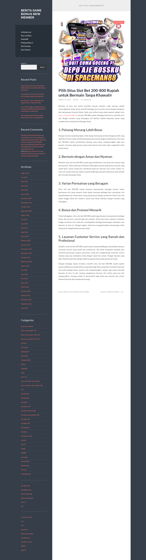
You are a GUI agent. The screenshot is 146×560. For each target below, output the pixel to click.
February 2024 (26, 291)
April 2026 (24, 190)
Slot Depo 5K (25, 427)
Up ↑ (122, 292)
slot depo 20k (25, 423)
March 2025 (25, 236)
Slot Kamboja (26, 46)
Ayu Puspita (25, 144)
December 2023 (26, 299)
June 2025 (24, 224)
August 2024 (25, 266)
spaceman (24, 457)
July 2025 (24, 219)
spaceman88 (25, 461)
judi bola (23, 343)
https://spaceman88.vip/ (67, 115)
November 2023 (26, 304)
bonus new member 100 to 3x (30, 335)
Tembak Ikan (25, 465)
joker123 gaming (26, 494)
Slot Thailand (25, 50)
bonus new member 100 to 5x (30, 339)
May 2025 (24, 228)
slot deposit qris (26, 490)
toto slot (24, 470)
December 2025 (26, 198)
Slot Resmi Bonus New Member (31, 135)
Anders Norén (113, 292)
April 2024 (24, 283)
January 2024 (25, 295)
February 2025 (26, 240)
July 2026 (24, 177)
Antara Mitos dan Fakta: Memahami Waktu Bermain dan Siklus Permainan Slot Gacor (33, 88)
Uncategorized (26, 474)
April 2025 (24, 232)
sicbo (22, 373)
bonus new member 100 (28, 330)
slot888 (23, 453)
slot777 (23, 444)
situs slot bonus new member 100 (32, 385)
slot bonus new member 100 (30, 415)
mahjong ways (26, 32)
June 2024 (24, 274)
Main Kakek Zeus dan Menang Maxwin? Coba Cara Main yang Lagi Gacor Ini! (33, 146)
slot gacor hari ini (26, 436)
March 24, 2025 (64, 100)
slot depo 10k (25, 419)
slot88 (23, 449)
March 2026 (25, 194)
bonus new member (27, 326)
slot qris (23, 440)
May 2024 (24, 278)
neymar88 (24, 356)
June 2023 (24, 308)
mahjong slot (25, 351)
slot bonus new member (28, 411)
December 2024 (26, 249)
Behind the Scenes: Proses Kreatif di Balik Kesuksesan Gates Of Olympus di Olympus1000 (33, 153)
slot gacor (24, 432)
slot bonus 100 (26, 406)
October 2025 (25, 207)
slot (22, 389)
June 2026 (24, 181)
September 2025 (26, 211)
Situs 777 (24, 377)
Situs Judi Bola (26, 36)
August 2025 (25, 215)
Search (24, 63)
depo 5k (23, 550)
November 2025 (26, 203)
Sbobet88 (24, 39)
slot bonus (24, 402)
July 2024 (24, 270)
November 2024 (26, 253)
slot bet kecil (25, 398)
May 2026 (24, 186)
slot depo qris (25, 538)
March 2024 (25, 287)
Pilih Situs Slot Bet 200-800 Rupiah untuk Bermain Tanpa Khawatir (88, 92)
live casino (24, 347)
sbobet (23, 364)
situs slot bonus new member (30, 381)
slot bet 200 (25, 394)
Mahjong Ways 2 (27, 43)
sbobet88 (24, 368)
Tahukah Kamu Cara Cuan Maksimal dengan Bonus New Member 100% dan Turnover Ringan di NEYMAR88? (33, 140)
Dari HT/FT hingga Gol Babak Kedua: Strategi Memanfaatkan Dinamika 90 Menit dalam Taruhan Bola (33, 109)
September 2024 (26, 261)
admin (76, 100)
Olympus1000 (25, 360)
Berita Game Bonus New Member (31, 14)
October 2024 (25, 257)
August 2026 (25, 173)
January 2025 (25, 245)
